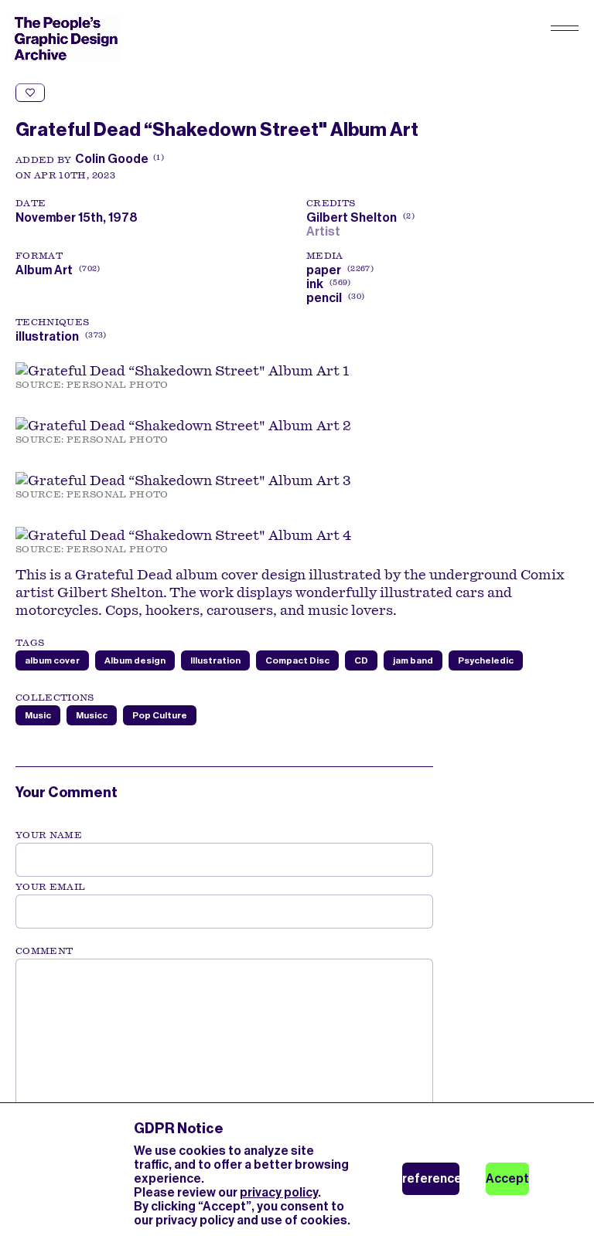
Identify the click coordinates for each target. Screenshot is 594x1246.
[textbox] (224, 1036)
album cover (52, 660)
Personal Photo (118, 384)
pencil (324, 297)
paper (323, 270)
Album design (135, 660)
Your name (48, 835)
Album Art (44, 270)
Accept (507, 1178)
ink (314, 284)
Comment (44, 951)
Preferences (430, 1178)
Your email (50, 886)
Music (38, 715)
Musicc (92, 715)
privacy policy (279, 1192)
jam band (413, 660)
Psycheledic (486, 660)
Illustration (215, 660)
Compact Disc (297, 660)
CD (361, 660)
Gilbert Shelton (358, 217)
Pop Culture (159, 715)
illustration (47, 336)
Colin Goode (111, 158)
